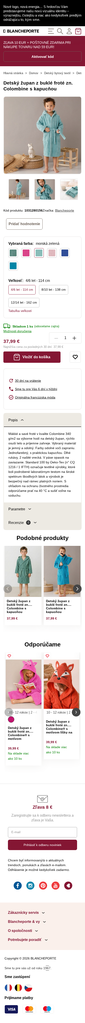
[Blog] (68, 886)
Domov (33, 73)
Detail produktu (36, 760)
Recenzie (18, 523)
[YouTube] (55, 886)
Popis (13, 420)
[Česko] (29, 988)
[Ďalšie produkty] (77, 589)
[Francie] (10, 988)
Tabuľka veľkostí (20, 311)
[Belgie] (19, 988)
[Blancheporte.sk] (21, 31)
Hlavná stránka (13, 73)
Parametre (16, 509)
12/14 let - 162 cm (24, 302)
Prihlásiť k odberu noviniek (42, 845)
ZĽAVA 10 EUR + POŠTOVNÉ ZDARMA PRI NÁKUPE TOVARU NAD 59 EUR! (37, 45)
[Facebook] (17, 886)
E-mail (15, 832)
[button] (9, 712)
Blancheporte (64, 210)
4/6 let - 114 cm (22, 289)
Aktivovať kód (43, 57)
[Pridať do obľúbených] (75, 357)
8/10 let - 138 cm (53, 289)
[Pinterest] (42, 886)
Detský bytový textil (57, 73)
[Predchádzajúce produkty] (7, 589)
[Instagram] (30, 886)
